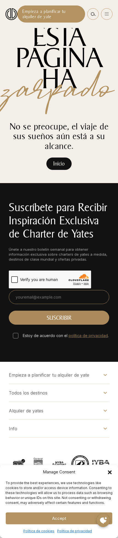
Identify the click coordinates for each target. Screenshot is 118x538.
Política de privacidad (74, 531)
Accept (59, 518)
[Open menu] (107, 14)
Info (13, 428)
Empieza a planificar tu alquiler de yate (44, 14)
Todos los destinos (28, 393)
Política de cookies (38, 531)
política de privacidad (88, 335)
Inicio (59, 163)
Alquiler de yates (26, 411)
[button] (110, 472)
